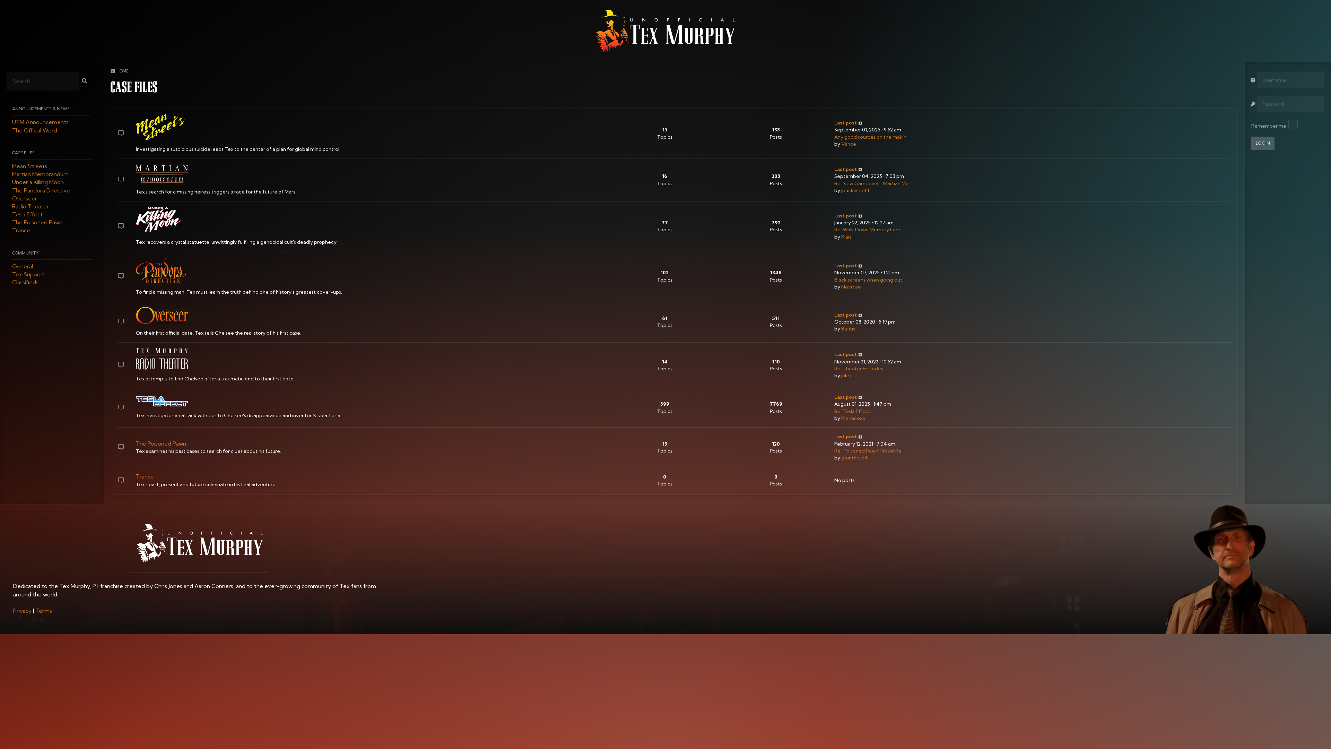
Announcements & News (41, 109)
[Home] (665, 31)
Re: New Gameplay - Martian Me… (873, 183)
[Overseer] (162, 315)
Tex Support (28, 274)
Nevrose (851, 287)
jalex (846, 375)
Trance (21, 230)
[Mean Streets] (162, 127)
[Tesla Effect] (162, 401)
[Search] (84, 81)
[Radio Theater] (162, 359)
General (22, 266)
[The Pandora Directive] (162, 270)
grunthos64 (854, 458)
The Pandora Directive (41, 190)
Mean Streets (29, 166)
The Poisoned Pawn (37, 222)
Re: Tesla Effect (852, 411)
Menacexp (853, 418)
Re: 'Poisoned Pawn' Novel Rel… (870, 451)
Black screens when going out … (870, 280)
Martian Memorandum (40, 174)
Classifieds (25, 282)
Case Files (23, 152)
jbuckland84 (855, 190)
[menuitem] (22, 610)
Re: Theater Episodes (858, 368)
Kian (846, 237)
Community (25, 253)
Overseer (24, 198)
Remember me (1268, 126)
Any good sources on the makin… (872, 137)
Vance (848, 144)
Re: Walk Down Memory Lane (868, 229)
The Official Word (34, 130)
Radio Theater (30, 206)
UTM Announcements (40, 122)
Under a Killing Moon (38, 182)
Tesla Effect (27, 214)
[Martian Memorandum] (162, 173)
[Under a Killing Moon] (162, 220)
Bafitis (848, 329)
